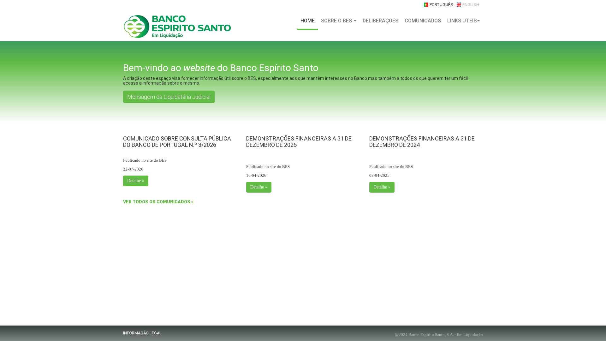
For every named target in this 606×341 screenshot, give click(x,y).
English (470, 4)
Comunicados (423, 21)
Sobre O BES (337, 21)
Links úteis (462, 21)
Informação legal (142, 333)
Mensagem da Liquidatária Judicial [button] (169, 96)
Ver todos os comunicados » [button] (158, 201)
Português (441, 4)
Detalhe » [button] (135, 180)
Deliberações (380, 21)
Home (307, 21)
